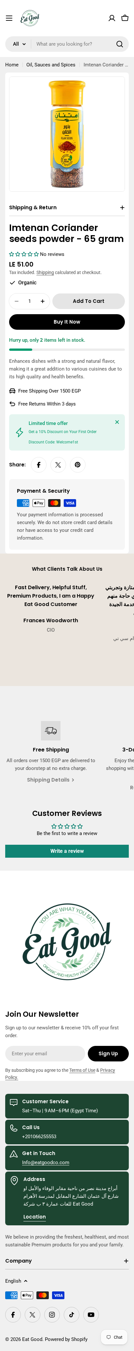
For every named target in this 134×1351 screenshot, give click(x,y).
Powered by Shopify (66, 1339)
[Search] (120, 44)
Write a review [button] (67, 851)
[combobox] (67, 44)
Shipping (45, 272)
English (13, 1281)
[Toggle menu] (9, 18)
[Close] (117, 422)
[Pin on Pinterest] (78, 465)
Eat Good (32, 1339)
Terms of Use (82, 1070)
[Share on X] (58, 465)
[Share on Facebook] (39, 465)
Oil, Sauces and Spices (50, 65)
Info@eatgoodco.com (45, 1162)
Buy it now (67, 321)
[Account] (112, 18)
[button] (24, 254)
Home (12, 65)
